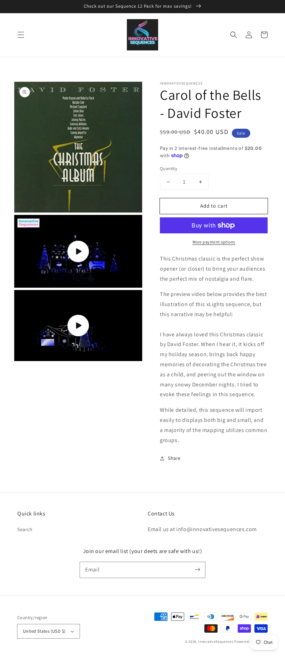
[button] (20, 34)
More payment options (214, 242)
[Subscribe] (197, 569)
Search (25, 529)
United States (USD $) (44, 631)
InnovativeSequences (215, 641)
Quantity (168, 168)
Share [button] (174, 458)
